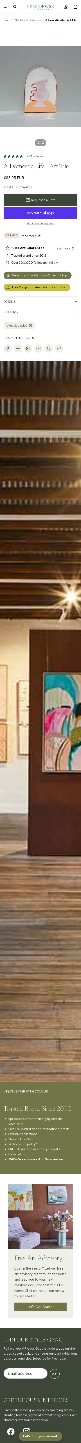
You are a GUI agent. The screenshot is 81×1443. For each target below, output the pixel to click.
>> (54, 1373)
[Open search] (15, 7)
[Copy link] (59, 348)
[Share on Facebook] (8, 348)
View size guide (17, 325)
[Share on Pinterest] (18, 348)
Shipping (11, 312)
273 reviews (35, 156)
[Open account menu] (66, 7)
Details (10, 302)
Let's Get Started (40, 1306)
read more (29, 236)
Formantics (24, 187)
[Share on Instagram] (28, 348)
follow (53, 263)
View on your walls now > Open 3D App (39, 275)
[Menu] (5, 7)
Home (7, 20)
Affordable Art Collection (28, 20)
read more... (59, 287)
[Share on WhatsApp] (49, 348)
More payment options (41, 223)
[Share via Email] (38, 348)
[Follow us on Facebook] (11, 1431)
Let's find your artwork (40, 1436)
